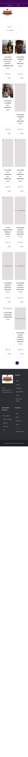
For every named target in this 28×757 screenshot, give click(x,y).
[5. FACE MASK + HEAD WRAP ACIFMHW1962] (7, 308)
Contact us (5, 423)
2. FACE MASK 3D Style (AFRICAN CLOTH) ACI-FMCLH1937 (20, 337)
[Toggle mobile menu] (25, 10)
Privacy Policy (6, 415)
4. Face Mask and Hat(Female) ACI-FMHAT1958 (20, 174)
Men (17, 413)
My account (5, 426)
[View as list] (15, 34)
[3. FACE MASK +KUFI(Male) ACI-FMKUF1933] (7, 91)
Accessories (18, 420)
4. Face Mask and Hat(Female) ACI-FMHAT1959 (7, 174)
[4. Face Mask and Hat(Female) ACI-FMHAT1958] (20, 153)
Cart (4, 430)
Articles (17, 395)
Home (17, 381)
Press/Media (18, 388)
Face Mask (18, 428)
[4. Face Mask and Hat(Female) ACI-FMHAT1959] (7, 153)
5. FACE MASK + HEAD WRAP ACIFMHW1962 (8, 315)
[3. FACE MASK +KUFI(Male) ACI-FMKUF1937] (20, 47)
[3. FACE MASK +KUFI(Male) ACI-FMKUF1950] (20, 97)
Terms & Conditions (7, 419)
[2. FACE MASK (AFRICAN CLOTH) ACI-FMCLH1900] (20, 210)
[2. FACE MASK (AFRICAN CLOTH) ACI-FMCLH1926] (20, 266)
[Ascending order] (20, 26)
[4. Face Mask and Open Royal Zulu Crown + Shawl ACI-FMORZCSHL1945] (7, 47)
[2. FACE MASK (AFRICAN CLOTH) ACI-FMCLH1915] (7, 266)
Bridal (17, 417)
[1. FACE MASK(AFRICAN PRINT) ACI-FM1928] (7, 210)
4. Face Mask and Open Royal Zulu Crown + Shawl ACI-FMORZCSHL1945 (8, 61)
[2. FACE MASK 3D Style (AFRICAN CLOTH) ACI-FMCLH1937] (20, 318)
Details (9, 78)
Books (17, 424)
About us (18, 384)
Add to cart (7, 74)
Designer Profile (19, 391)
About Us (17, 375)
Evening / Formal (20, 431)
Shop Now (18, 407)
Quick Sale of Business (19, 400)
